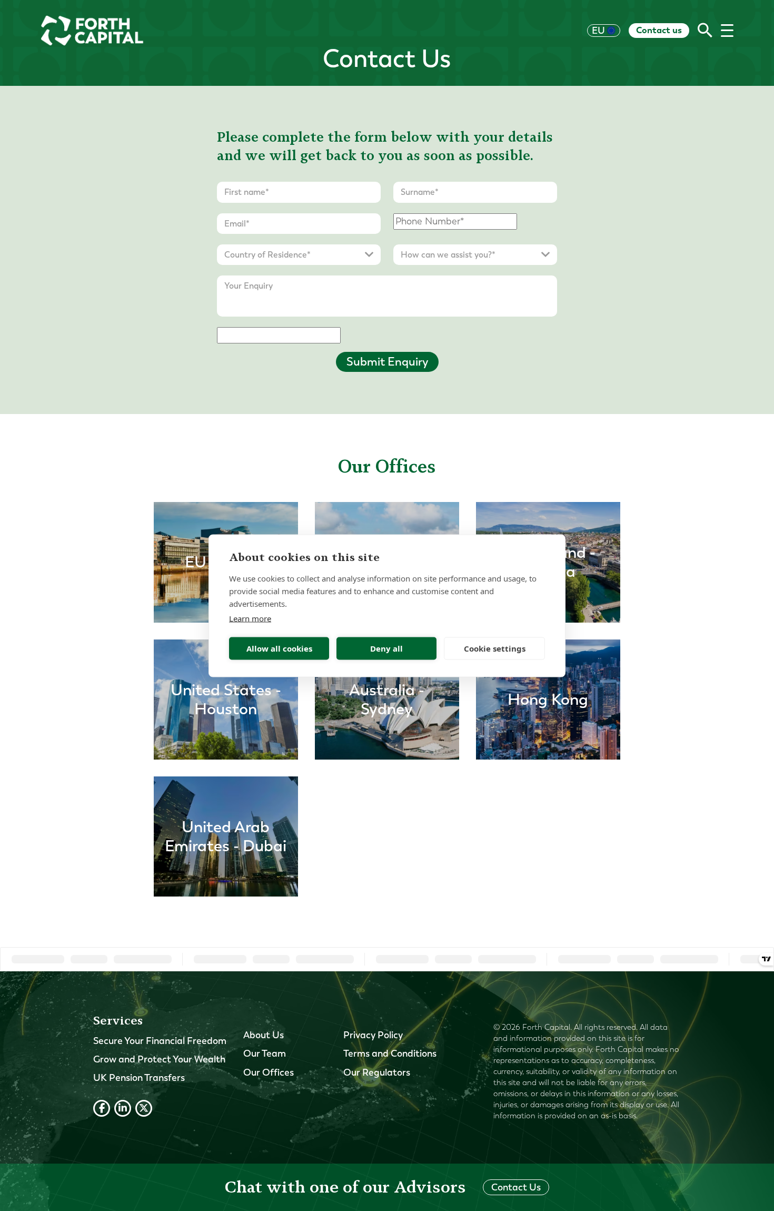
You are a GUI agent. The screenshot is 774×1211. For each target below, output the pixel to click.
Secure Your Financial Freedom (159, 1041)
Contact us (659, 30)
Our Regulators (376, 1072)
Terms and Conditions (389, 1053)
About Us (263, 1035)
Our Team (264, 1053)
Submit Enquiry (387, 362)
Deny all (386, 648)
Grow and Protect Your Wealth (159, 1059)
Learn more (250, 618)
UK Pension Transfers (139, 1078)
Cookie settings (494, 648)
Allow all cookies (279, 648)
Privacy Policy (373, 1035)
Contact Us (516, 1187)
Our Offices (268, 1072)
